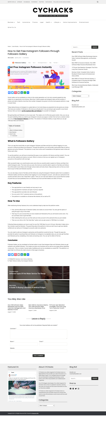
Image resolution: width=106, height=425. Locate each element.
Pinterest (34, 1)
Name (12, 341)
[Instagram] (78, 389)
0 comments (26, 57)
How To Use (13, 134)
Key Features (13, 132)
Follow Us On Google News (61, 1)
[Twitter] (76, 389)
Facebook (27, 1)
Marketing (29, 259)
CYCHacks (53, 10)
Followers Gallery (16, 260)
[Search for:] (81, 47)
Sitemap (19, 1)
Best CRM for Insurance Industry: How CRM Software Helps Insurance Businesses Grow (38, 306)
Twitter (41, 1)
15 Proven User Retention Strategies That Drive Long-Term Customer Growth (57, 306)
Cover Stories (24, 259)
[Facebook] (70, 389)
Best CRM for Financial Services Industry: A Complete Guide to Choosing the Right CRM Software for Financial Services (84, 80)
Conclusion (14, 135)
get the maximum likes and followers (32, 111)
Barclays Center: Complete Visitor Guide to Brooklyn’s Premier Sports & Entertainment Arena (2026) (83, 74)
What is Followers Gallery (16, 130)
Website (12, 348)
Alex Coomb (11, 57)
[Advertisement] (53, 32)
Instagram (48, 1)
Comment (13, 328)
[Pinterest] (73, 389)
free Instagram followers (27, 260)
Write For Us (12, 1)
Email (41, 341)
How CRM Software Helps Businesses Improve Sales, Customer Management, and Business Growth (16, 307)
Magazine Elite (35, 413)
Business (18, 259)
